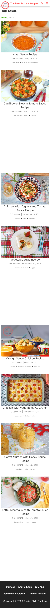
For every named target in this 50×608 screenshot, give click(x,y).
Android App (25, 586)
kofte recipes (18, 522)
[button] (47, 2)
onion (26, 268)
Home (4, 17)
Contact (10, 586)
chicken (17, 218)
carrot (32, 469)
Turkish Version (37, 593)
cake (26, 469)
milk (33, 416)
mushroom (18, 268)
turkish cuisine (33, 62)
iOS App (39, 586)
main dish (32, 218)
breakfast (15, 62)
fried (24, 218)
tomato (33, 115)
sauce (24, 62)
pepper (33, 268)
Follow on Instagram (15, 593)
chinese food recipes (24, 366)
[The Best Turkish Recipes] (19, 8)
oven (27, 522)
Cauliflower (18, 115)
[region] (25, 147)
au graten (18, 416)
